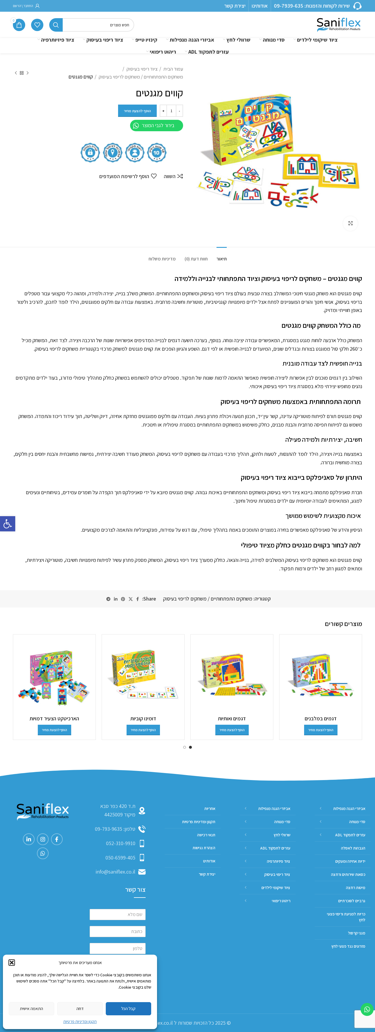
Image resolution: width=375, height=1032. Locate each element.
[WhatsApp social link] (43, 853)
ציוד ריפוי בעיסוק (142, 69)
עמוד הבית (173, 69)
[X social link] (130, 599)
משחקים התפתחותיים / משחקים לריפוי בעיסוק (140, 77)
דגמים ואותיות (232, 718)
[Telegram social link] (108, 599)
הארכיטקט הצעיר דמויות (54, 718)
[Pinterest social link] (123, 599)
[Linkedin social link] (115, 599)
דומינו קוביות (143, 718)
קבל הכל (128, 1008)
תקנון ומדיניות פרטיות (80, 1021)
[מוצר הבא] (16, 73)
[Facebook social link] (137, 599)
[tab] (222, 256)
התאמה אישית (31, 1008)
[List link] (118, 829)
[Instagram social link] (43, 839)
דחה (79, 1008)
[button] (7, 523)
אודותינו (260, 5)
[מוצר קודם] (27, 73)
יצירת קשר (235, 5)
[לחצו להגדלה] (350, 223)
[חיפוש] (56, 25)
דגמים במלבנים (321, 718)
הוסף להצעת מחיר (137, 110)
